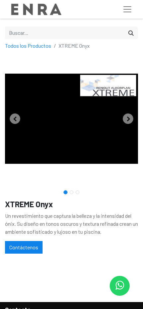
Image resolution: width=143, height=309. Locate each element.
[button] (15, 118)
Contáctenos (23, 247)
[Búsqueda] (131, 33)
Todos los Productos (28, 45)
